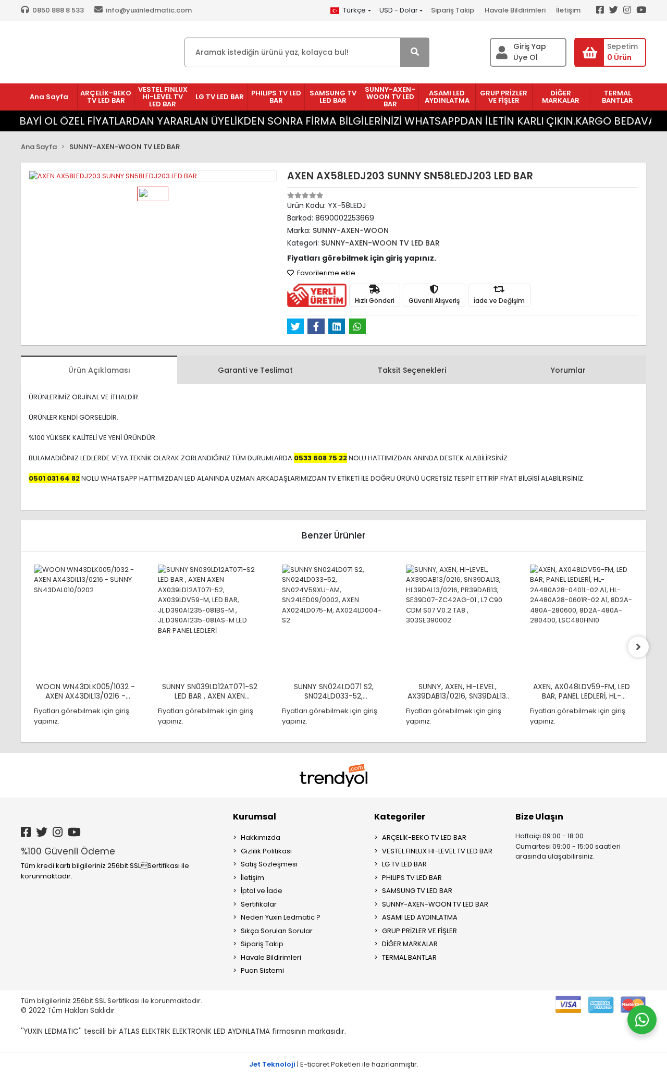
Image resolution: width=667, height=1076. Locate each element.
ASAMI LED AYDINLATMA (420, 917)
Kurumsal (254, 817)
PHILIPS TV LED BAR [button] (276, 96)
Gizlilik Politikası (266, 851)
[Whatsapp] (642, 1019)
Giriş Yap (529, 46)
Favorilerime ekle (325, 273)
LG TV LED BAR (404, 864)
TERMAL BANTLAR (409, 957)
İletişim (568, 10)
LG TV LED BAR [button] (219, 97)
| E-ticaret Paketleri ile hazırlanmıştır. (333, 1064)
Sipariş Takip (452, 10)
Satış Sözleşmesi (269, 864)
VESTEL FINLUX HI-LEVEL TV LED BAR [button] (163, 96)
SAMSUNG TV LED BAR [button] (333, 96)
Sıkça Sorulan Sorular (277, 931)
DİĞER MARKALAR (410, 944)
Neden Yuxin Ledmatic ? (280, 917)
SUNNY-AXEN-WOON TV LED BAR (435, 904)
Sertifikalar (259, 904)
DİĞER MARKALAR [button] (560, 96)
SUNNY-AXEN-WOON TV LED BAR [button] (390, 96)
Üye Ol (525, 57)
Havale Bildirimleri (515, 10)
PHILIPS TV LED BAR (412, 878)
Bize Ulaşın (539, 817)
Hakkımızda (260, 837)
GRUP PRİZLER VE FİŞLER (419, 931)
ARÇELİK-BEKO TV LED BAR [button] (105, 96)
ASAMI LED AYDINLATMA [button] (447, 96)
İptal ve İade (261, 891)
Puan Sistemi (262, 970)
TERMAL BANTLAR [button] (617, 96)
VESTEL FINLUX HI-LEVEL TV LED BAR (437, 851)
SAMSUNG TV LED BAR (417, 891)
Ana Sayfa (49, 97)
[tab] (99, 370)
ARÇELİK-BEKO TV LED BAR (424, 837)
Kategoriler (399, 817)
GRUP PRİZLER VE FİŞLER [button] (503, 96)
